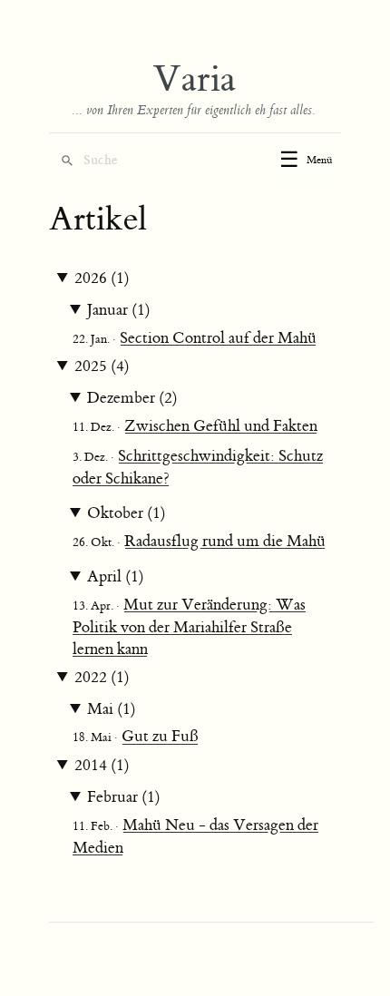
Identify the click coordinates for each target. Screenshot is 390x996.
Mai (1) (111, 709)
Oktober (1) (126, 513)
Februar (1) (124, 797)
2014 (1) (102, 766)
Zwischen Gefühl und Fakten (220, 426)
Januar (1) (119, 310)
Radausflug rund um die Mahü (225, 542)
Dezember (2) (132, 398)
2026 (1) (102, 278)
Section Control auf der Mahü (218, 338)
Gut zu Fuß (160, 737)
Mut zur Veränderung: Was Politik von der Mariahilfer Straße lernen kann (189, 627)
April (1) (115, 577)
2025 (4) (102, 366)
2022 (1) (102, 678)
